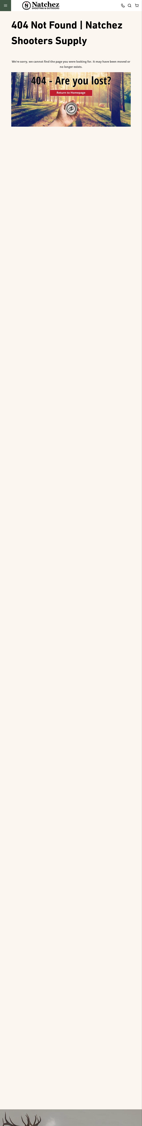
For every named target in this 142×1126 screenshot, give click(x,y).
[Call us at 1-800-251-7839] (124, 5)
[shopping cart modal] (137, 5)
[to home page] (40, 5)
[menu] (5, 5)
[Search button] (129, 5)
